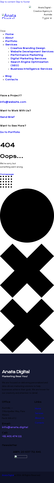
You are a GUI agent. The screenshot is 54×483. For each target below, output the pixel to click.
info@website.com (13, 102)
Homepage (7, 174)
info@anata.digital (15, 427)
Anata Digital (8, 475)
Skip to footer (23, 1)
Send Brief (7, 117)
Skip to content (7, 1)
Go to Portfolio (10, 132)
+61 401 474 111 (12, 436)
